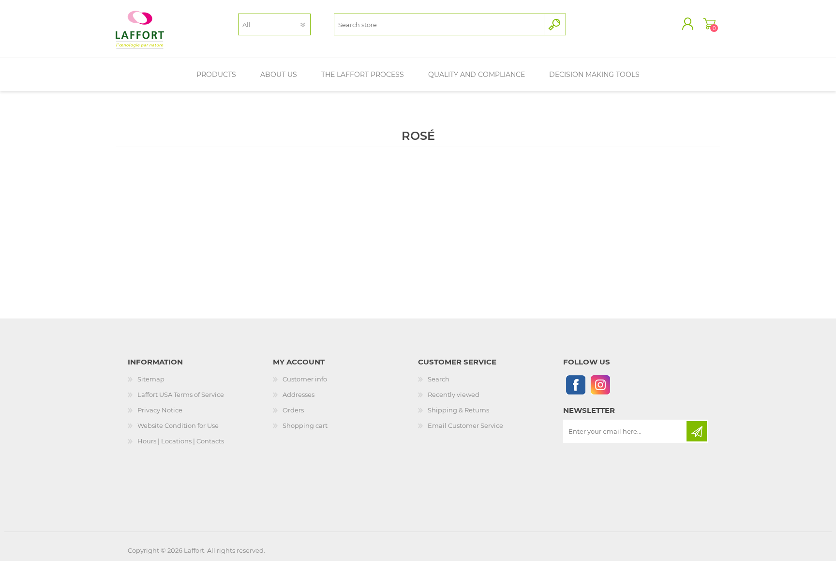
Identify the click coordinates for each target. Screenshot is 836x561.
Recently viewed (453, 394)
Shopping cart (709, 23)
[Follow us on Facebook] (575, 384)
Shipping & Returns (458, 410)
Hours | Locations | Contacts (180, 441)
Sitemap (150, 379)
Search (438, 379)
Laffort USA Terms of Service (180, 394)
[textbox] (439, 24)
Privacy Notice (159, 410)
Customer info (305, 379)
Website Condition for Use (178, 425)
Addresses (298, 394)
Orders (293, 410)
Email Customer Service (465, 425)
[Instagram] (600, 384)
